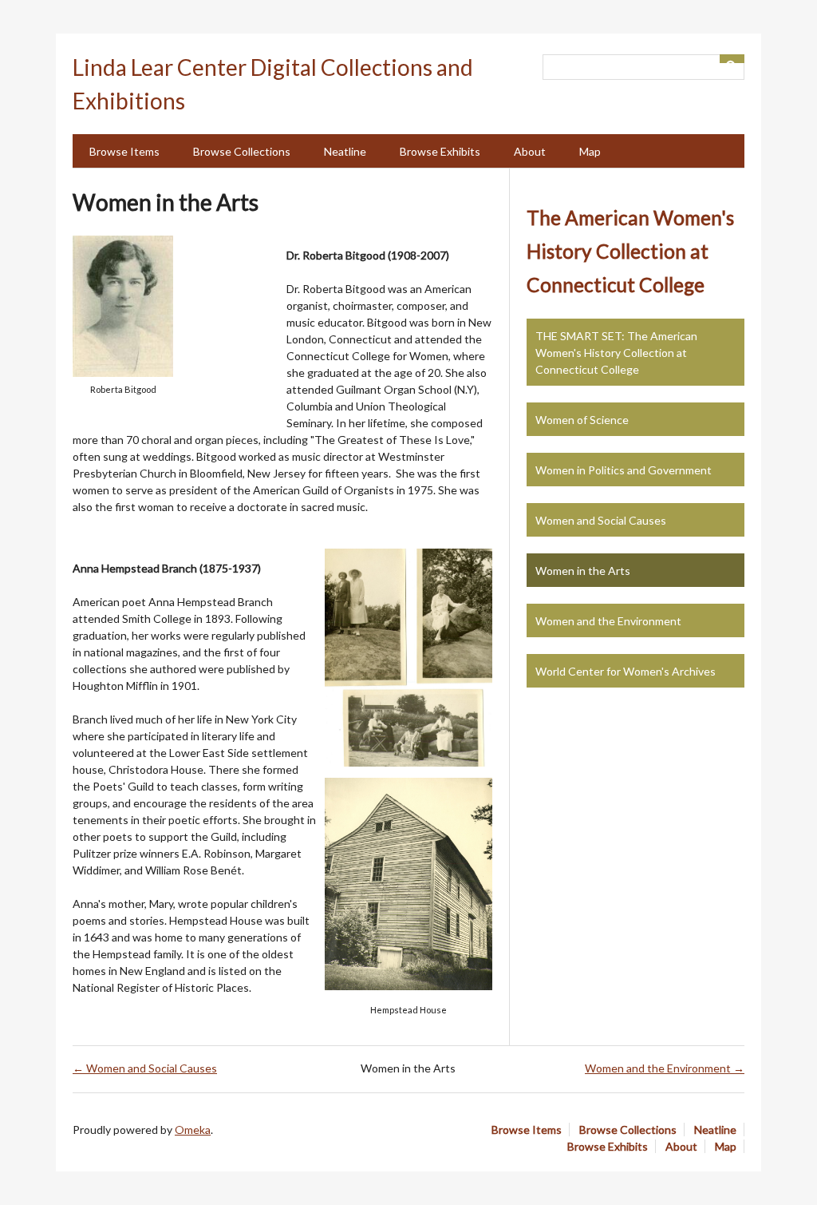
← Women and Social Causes (145, 1068)
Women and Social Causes (600, 520)
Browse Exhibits (440, 151)
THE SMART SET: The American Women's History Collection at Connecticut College (616, 352)
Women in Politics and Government (623, 470)
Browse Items (124, 151)
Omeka (193, 1129)
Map (590, 151)
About (530, 151)
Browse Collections (241, 151)
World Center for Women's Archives (625, 671)
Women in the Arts (582, 570)
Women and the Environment (608, 621)
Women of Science (582, 419)
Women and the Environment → (664, 1068)
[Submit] (732, 58)
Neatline (345, 151)
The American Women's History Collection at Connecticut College (630, 251)
